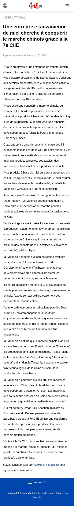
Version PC (40, 482)
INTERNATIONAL (14, 17)
